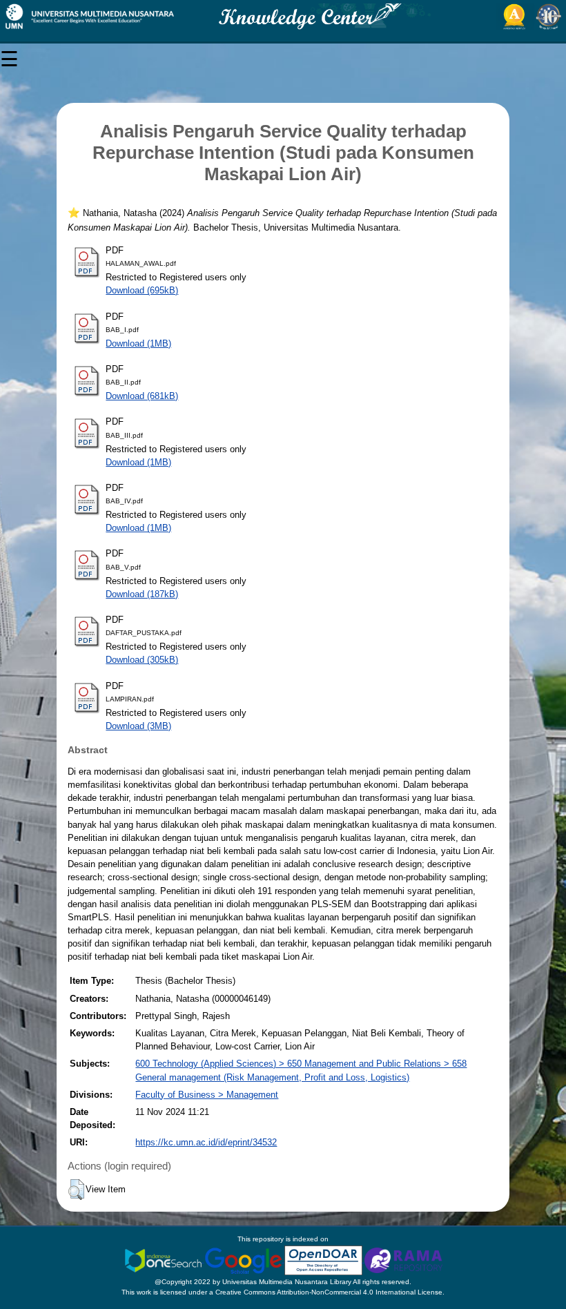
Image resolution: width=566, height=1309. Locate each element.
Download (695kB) (142, 290)
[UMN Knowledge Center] (283, 16)
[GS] (244, 1259)
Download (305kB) (142, 659)
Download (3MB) (138, 726)
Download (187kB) (142, 594)
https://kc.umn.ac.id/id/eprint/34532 (206, 1142)
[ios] (164, 1259)
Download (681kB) (142, 396)
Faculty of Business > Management (206, 1094)
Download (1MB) (138, 343)
